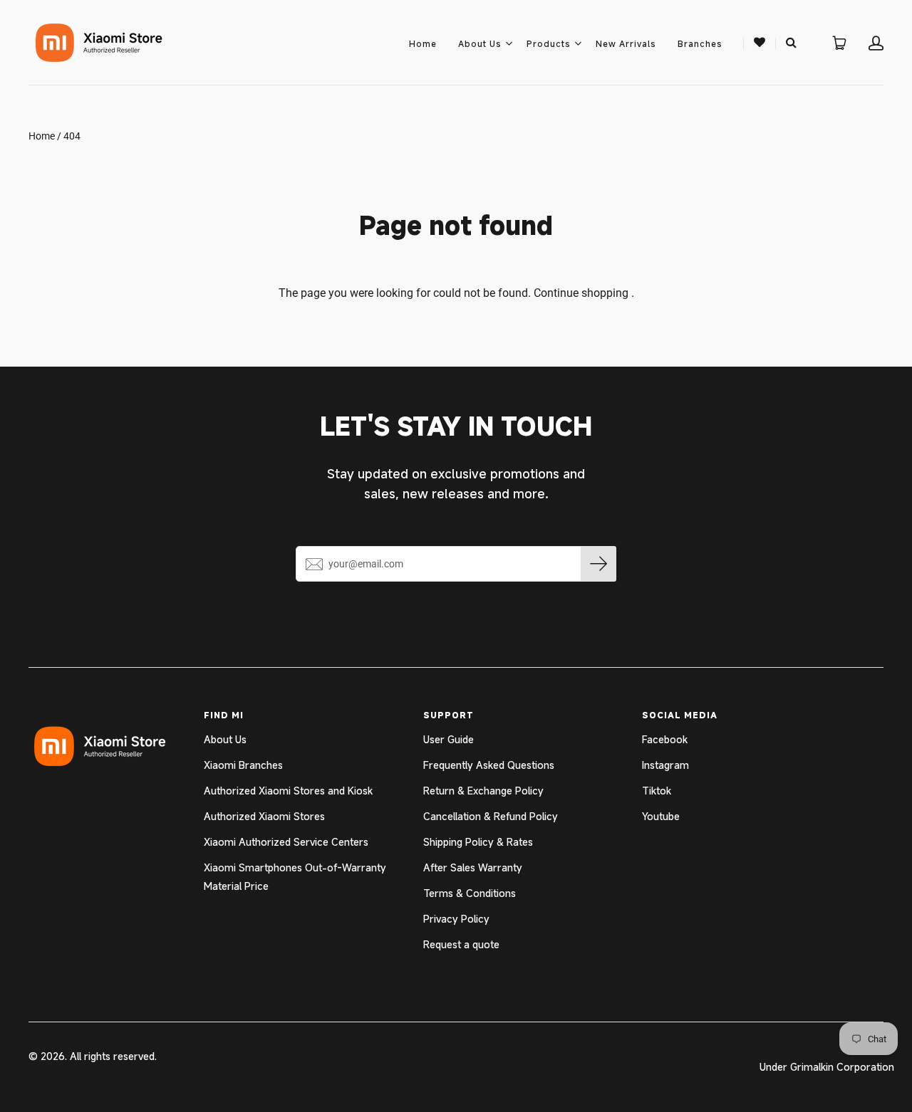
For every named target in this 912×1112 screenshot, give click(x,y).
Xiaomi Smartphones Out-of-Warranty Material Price (295, 877)
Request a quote (461, 944)
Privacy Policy (456, 918)
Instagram (665, 765)
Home (423, 43)
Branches (700, 43)
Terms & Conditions (469, 893)
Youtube (661, 816)
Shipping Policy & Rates (478, 842)
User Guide (448, 739)
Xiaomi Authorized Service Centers (286, 842)
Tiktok (656, 790)
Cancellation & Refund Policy (490, 816)
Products (549, 43)
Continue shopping (581, 293)
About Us (480, 43)
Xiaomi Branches (243, 765)
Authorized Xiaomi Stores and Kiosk (288, 790)
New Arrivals (626, 43)
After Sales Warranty (472, 867)
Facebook (665, 739)
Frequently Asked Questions (488, 765)
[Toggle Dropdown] (508, 43)
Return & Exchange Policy (483, 790)
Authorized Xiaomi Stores (264, 816)
